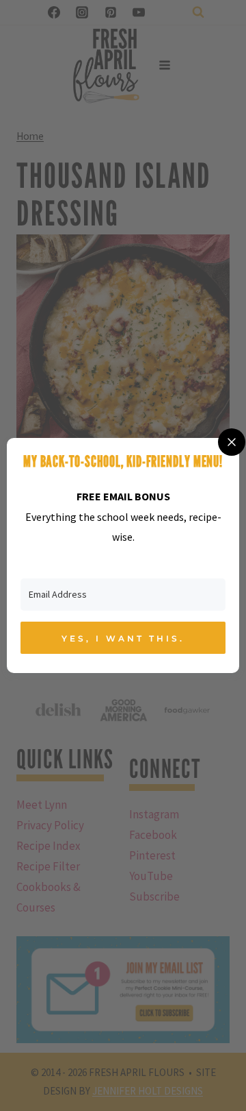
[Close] (231, 442)
